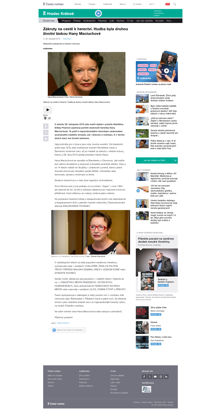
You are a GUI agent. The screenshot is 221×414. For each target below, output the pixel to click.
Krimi (152, 65)
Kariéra (113, 386)
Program (92, 4)
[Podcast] (45, 118)
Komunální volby (55, 379)
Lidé (112, 20)
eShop (50, 386)
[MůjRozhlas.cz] (47, 49)
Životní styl (48, 20)
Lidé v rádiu (115, 382)
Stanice (122, 4)
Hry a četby (142, 65)
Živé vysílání (142, 74)
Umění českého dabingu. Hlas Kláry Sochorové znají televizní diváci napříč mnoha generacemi (164, 204)
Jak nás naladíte (144, 20)
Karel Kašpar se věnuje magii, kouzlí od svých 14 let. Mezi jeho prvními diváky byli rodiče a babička (163, 217)
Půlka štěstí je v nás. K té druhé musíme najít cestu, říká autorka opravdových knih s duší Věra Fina (163, 145)
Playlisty (102, 20)
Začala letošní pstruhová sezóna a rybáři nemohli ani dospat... (164, 133)
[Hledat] (175, 4)
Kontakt (160, 20)
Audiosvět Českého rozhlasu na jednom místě (153, 84)
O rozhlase (137, 4)
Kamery (157, 15)
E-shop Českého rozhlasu (150, 233)
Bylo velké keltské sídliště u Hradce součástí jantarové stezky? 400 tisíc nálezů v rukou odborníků (164, 110)
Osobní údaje (147, 402)
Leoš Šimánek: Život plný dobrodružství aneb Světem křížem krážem (163, 98)
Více (169, 20)
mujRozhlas (107, 4)
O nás (130, 20)
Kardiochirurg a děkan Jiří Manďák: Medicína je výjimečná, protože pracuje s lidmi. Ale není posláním (164, 177)
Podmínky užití (159, 402)
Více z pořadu (143, 170)
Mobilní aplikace (86, 386)
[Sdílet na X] (45, 132)
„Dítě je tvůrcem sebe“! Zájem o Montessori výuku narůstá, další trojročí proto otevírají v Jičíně (164, 122)
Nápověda (114, 379)
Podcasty (83, 382)
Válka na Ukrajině (55, 375)
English (170, 402)
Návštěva (67, 39)
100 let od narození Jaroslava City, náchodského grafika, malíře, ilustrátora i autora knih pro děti (163, 190)
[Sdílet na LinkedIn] (45, 138)
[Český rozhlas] (53, 4)
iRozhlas (78, 4)
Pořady (77, 20)
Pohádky (141, 69)
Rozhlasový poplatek (119, 393)
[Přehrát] (47, 110)
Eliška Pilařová (63, 323)
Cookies (136, 402)
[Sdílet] (49, 118)
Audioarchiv (159, 13)
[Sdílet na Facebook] (45, 126)
